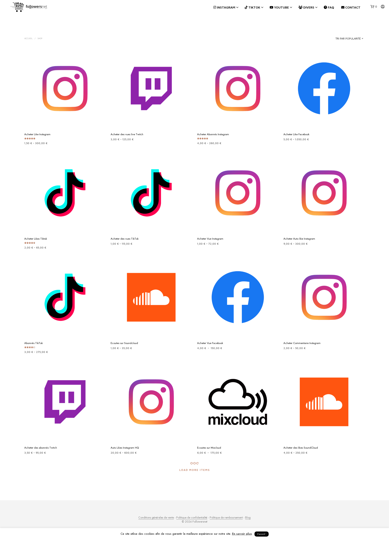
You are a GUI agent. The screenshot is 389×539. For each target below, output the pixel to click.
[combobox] (340, 38)
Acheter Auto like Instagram (299, 239)
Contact (352, 7)
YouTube (281, 7)
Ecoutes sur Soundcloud (124, 343)
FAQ (330, 7)
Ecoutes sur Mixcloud (209, 448)
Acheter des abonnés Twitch (40, 448)
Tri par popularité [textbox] (348, 38)
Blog (248, 517)
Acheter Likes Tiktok (35, 239)
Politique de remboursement (226, 517)
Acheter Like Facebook (296, 134)
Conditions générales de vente (156, 517)
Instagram (225, 7)
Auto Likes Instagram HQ (125, 448)
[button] (374, 7)
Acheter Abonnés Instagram (213, 134)
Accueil (28, 38)
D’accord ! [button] (261, 534)
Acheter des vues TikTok (125, 239)
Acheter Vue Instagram (210, 239)
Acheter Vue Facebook (210, 343)
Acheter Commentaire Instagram (302, 343)
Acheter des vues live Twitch (127, 134)
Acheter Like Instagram (37, 134)
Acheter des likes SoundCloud (300, 448)
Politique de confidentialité (191, 517)
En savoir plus (242, 533)
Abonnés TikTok (33, 343)
